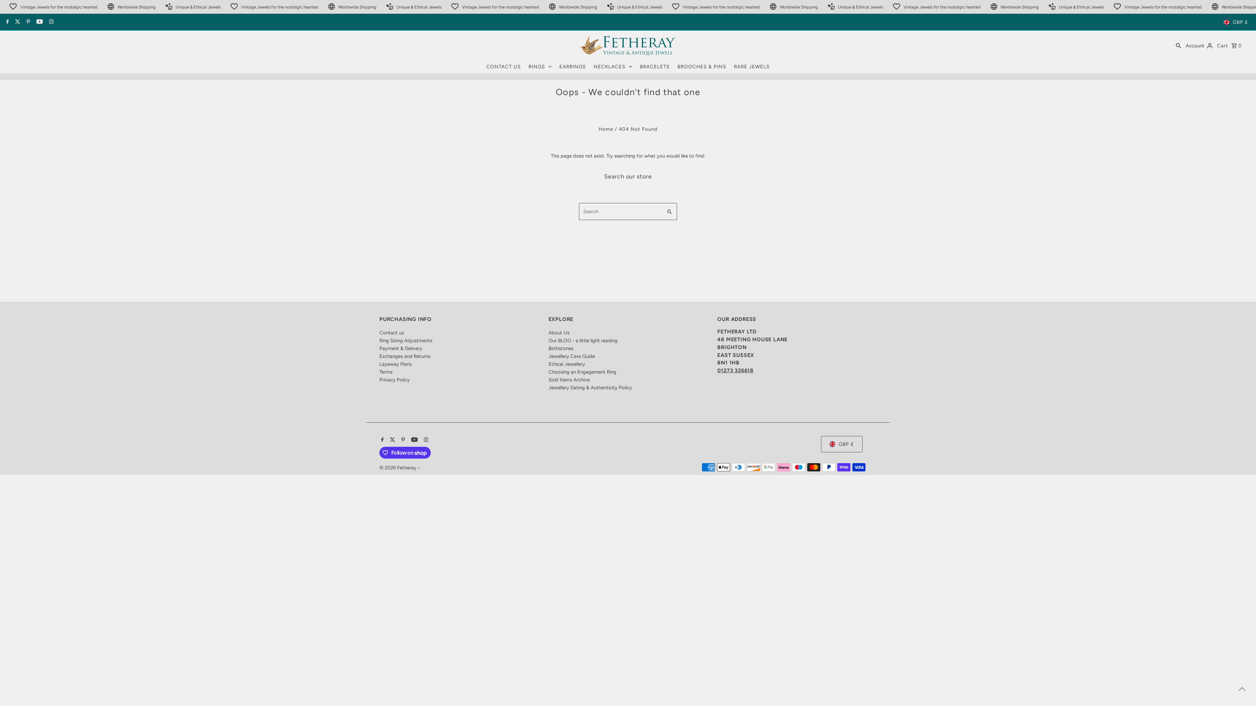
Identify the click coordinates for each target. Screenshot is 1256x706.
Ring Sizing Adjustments (405, 341)
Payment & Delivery (400, 348)
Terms (385, 372)
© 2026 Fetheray (398, 468)
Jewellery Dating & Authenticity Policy (590, 388)
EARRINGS (572, 67)
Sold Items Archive (569, 380)
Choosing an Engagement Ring (582, 372)
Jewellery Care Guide (572, 356)
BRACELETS (655, 67)
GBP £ (1240, 22)
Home (606, 129)
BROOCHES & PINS (701, 67)
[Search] (1178, 45)
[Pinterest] (27, 22)
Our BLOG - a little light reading (583, 341)
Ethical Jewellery (567, 364)
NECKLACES (609, 67)
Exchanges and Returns (404, 356)
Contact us (391, 333)
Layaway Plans (395, 364)
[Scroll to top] (1242, 688)
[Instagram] (50, 22)
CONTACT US (503, 67)
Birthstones (561, 348)
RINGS (537, 67)
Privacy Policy (394, 380)
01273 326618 (735, 370)
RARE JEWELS (752, 67)
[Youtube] (39, 22)
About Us (559, 333)
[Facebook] (7, 22)
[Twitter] (16, 22)
